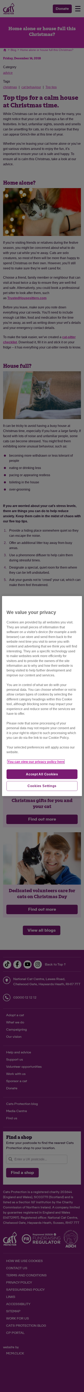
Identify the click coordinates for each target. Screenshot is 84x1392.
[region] (42, 696)
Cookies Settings (42, 786)
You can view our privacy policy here (36, 761)
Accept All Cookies (42, 774)
